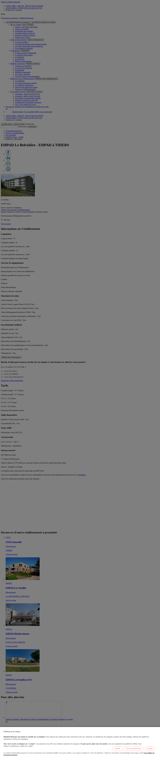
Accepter (150, 748)
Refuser (117, 748)
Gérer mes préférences (133, 748)
